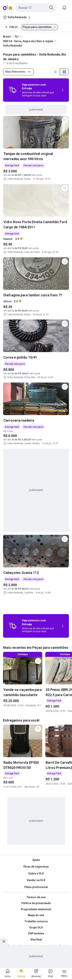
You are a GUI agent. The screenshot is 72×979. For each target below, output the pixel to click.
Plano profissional (36, 887)
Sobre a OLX (36, 873)
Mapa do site (36, 915)
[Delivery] (12, 90)
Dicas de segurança (36, 866)
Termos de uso (36, 897)
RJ (16, 36)
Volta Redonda (12, 45)
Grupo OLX (36, 927)
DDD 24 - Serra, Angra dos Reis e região (28, 41)
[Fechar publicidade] (4, 941)
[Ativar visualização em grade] (64, 71)
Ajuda (36, 859)
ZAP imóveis (36, 933)
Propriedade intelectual (36, 909)
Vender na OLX (36, 880)
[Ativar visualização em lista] (55, 71)
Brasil (7, 36)
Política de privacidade (36, 903)
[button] (36, 7)
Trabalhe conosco (36, 921)
